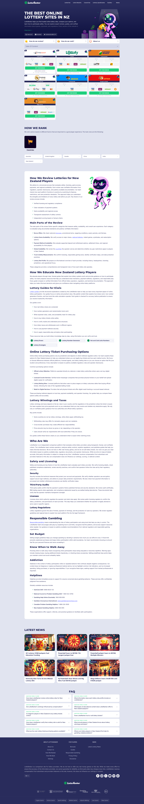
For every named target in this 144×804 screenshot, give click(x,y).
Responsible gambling (37, 522)
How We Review (51, 753)
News (118, 2)
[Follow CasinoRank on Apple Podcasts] (118, 775)
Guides (109, 2)
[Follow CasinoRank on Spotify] (114, 775)
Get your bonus (40, 68)
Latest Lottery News (94, 747)
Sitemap (50, 759)
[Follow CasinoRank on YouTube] (110, 775)
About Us (50, 747)
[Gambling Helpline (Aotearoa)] (84, 791)
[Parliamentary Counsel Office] (56, 791)
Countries (87, 2)
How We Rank (50, 756)
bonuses (59, 233)
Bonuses (73, 747)
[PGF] (71, 791)
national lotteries (77, 237)
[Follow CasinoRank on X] (105, 775)
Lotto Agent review (40, 71)
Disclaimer (73, 759)
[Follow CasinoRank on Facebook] (97, 775)
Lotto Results (77, 2)
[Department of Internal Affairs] (41, 791)
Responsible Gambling (73, 753)
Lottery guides (34, 291)
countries (59, 249)
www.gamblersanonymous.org (67, 601)
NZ (26, 776)
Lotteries (67, 2)
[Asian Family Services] (96, 791)
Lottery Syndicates (99, 2)
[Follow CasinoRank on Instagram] (101, 775)
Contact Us (50, 750)
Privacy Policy (73, 756)
